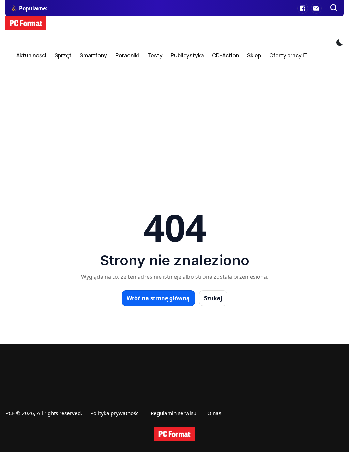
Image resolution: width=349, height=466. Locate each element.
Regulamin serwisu (173, 413)
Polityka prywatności (115, 413)
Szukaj (213, 298)
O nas (214, 413)
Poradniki (127, 55)
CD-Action (225, 55)
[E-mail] (316, 8)
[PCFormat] (174, 434)
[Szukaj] (334, 8)
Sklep (254, 55)
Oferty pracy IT (288, 55)
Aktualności (31, 55)
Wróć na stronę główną (158, 298)
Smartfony (93, 55)
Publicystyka (187, 55)
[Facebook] (302, 8)
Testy (155, 55)
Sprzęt (63, 55)
